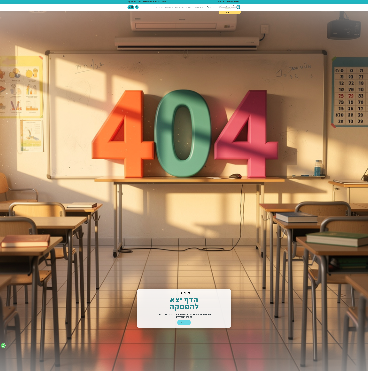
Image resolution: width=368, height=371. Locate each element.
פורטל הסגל (137, 2)
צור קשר (130, 2)
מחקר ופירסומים (179, 7)
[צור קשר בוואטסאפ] (3, 345)
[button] (137, 7)
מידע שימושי (189, 7)
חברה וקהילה (159, 7)
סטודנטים (230, 2)
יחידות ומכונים (169, 7)
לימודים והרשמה (200, 7)
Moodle (157, 2)
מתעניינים (237, 2)
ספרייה (164, 2)
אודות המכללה (211, 7)
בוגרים (220, 2)
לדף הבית (184, 322)
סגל (224, 2)
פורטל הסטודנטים (148, 2)
